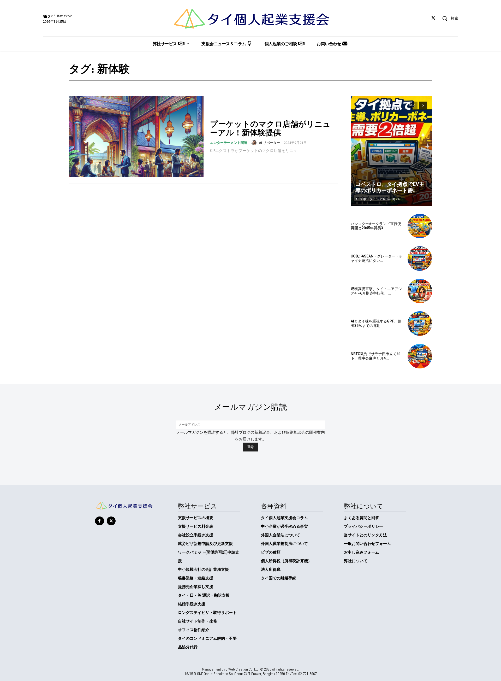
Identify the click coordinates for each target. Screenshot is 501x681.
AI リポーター (269, 143)
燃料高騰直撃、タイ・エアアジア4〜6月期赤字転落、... (376, 291)
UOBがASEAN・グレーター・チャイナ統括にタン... (377, 258)
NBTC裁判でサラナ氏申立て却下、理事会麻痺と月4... (375, 356)
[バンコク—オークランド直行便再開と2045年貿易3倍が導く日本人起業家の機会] (420, 226)
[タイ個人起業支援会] (250, 19)
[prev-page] (414, 105)
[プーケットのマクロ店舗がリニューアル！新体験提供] (136, 136)
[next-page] (423, 105)
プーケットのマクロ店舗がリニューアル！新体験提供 (270, 128)
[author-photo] (254, 142)
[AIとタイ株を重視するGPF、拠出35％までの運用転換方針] (420, 323)
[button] (448, 18)
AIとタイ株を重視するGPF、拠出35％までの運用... (376, 323)
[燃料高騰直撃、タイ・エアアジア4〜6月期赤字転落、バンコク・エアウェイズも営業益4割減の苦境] (420, 291)
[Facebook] (99, 521)
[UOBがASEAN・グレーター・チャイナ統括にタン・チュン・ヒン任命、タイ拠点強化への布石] (420, 258)
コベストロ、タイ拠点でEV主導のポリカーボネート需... (389, 187)
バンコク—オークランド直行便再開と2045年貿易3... (376, 226)
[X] (433, 18)
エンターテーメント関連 (228, 143)
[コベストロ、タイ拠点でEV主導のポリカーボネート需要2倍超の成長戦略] (391, 151)
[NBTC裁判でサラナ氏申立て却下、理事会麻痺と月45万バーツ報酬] (420, 356)
